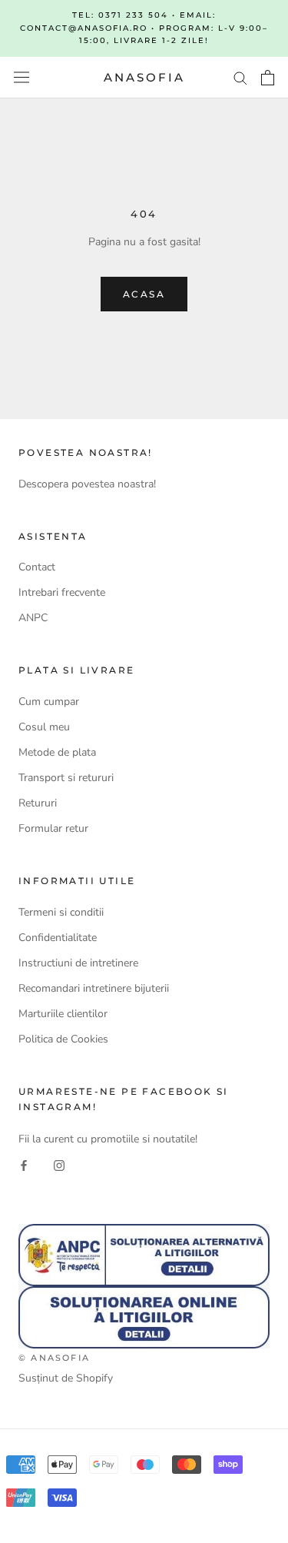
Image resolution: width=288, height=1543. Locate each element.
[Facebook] (23, 1165)
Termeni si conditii (61, 912)
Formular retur (53, 828)
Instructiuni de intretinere (78, 963)
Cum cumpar (48, 701)
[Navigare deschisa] (21, 77)
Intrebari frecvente (61, 592)
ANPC (33, 617)
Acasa (144, 294)
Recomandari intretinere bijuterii (93, 988)
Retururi (37, 803)
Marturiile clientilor (63, 1013)
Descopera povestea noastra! (87, 484)
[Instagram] (59, 1165)
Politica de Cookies (63, 1039)
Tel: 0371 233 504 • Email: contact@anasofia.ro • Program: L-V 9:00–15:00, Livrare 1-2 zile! (144, 27)
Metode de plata (57, 752)
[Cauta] (240, 77)
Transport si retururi (66, 777)
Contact (36, 567)
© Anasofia (54, 1357)
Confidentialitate (57, 937)
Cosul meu (44, 727)
